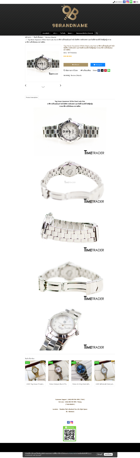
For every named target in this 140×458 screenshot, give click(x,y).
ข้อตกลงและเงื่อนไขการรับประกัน (84, 33)
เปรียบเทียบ (86, 70)
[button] (97, 33)
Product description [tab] (32, 97)
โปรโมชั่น (62, 33)
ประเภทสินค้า (46, 33)
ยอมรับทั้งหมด (108, 454)
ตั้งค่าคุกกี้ (99, 454)
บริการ (55, 33)
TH (137, 2)
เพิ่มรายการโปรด (71, 70)
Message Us (98, 64)
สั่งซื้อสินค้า (76, 64)
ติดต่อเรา (70, 33)
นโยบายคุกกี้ (38, 455)
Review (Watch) (76, 75)
